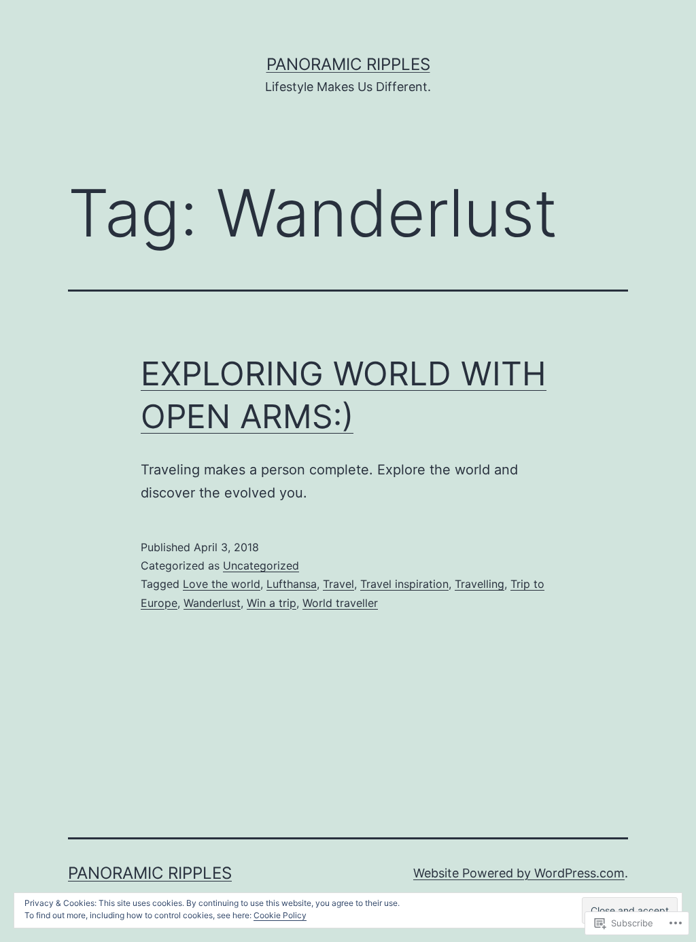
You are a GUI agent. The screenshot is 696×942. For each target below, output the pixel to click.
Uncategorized (261, 565)
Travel (338, 584)
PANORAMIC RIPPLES (348, 64)
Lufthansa (291, 584)
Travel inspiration (404, 584)
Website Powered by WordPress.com (519, 873)
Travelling (479, 584)
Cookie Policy (280, 915)
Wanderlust (212, 603)
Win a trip (271, 603)
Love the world (221, 584)
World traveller (340, 603)
